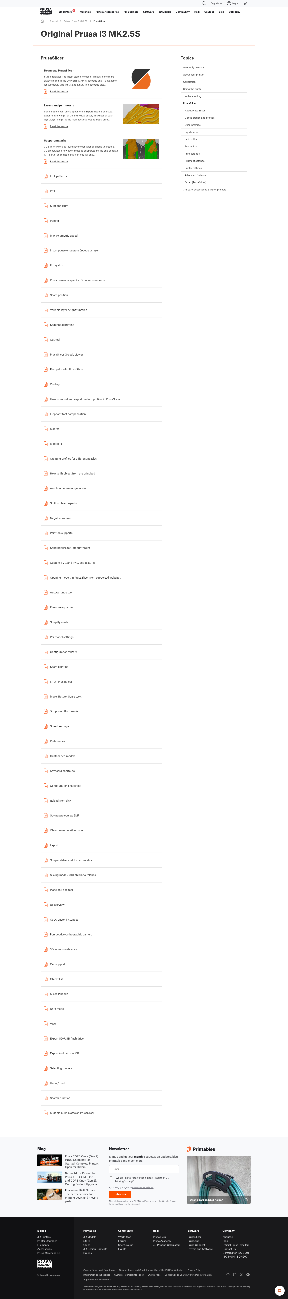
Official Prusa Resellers (236, 1244)
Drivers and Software (200, 1248)
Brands (87, 1252)
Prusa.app (193, 1240)
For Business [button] (131, 11)
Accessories (44, 1248)
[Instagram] (234, 1274)
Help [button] (197, 11)
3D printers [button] (66, 11)
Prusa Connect (196, 1244)
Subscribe (120, 1194)
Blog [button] (221, 11)
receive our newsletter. (143, 1187)
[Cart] (245, 3)
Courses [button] (209, 11)
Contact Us (229, 1248)
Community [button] (183, 11)
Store (86, 1240)
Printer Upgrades (47, 1240)
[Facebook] (228, 1274)
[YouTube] (248, 1274)
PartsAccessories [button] (107, 11)
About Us (228, 1236)
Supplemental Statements (97, 1279)
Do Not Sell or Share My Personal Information (188, 1274)
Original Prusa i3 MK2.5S (76, 21)
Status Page (154, 1274)
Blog (225, 1240)
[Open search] (204, 3)
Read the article (59, 91)
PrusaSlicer (194, 1236)
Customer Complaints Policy (129, 1274)
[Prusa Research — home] (45, 11)
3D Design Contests (95, 1248)
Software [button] (148, 11)
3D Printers (44, 1236)
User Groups (125, 1244)
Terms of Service (127, 1204)
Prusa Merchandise (48, 1252)
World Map (124, 1236)
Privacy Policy (195, 1270)
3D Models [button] (164, 11)
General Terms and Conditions (99, 1270)
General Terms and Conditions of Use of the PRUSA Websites (151, 1270)
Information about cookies (96, 1274)
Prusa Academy (162, 1240)
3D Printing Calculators (166, 1244)
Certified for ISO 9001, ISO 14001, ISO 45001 (235, 1254)
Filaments (43, 1244)
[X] (241, 1274)
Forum (122, 1240)
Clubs (86, 1244)
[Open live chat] (280, 1291)
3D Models (89, 1236)
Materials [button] (85, 11)
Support (54, 21)
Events (122, 1248)
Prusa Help (159, 1236)
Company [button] (234, 11)
